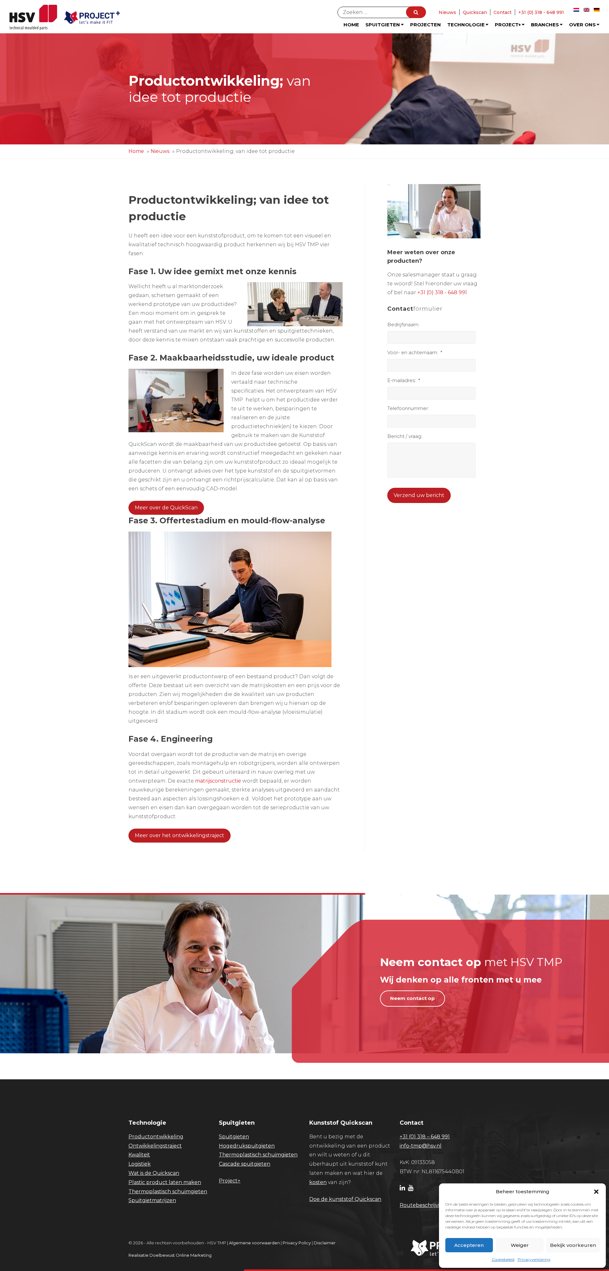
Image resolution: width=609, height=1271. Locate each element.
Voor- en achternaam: (414, 352)
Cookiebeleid (503, 1259)
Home (351, 25)
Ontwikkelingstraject (155, 1146)
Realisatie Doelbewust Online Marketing (170, 1255)
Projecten (425, 25)
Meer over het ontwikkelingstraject (179, 835)
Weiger (520, 1245)
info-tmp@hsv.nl (421, 1146)
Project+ (508, 25)
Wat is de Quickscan (153, 1173)
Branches (545, 25)
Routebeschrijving (423, 1205)
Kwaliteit (139, 1155)
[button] (596, 1191)
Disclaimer (325, 1242)
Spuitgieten (382, 25)
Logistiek (139, 1164)
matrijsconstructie (218, 781)
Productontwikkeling (155, 1137)
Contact (503, 12)
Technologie (466, 25)
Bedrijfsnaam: (403, 324)
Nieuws (447, 12)
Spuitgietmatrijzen (152, 1200)
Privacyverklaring (534, 1259)
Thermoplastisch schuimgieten (167, 1191)
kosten (318, 1182)
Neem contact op (412, 998)
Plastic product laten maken (164, 1182)
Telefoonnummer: (408, 408)
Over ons (582, 25)
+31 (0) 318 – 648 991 (425, 1137)
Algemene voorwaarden (254, 1242)
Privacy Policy (297, 1242)
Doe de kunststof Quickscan (345, 1199)
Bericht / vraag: (404, 436)
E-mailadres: (403, 380)
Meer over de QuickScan (166, 508)
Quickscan (475, 12)
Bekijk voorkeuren (573, 1245)
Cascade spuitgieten (244, 1164)
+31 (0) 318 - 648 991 (541, 12)
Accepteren (469, 1245)
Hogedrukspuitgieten (247, 1146)
